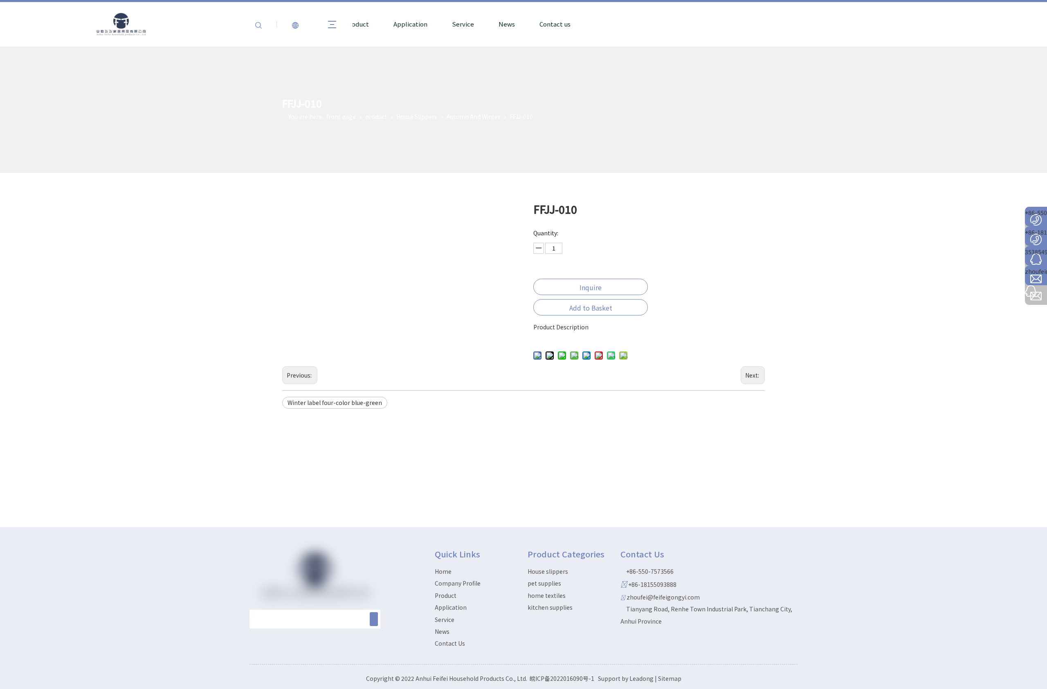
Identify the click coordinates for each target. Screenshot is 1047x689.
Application (410, 24)
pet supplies (544, 583)
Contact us (555, 24)
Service (463, 24)
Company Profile (458, 583)
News (507, 24)
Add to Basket (590, 308)
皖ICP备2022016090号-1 (562, 678)
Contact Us (450, 643)
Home (443, 571)
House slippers (548, 571)
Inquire (591, 287)
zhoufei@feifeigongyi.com (663, 597)
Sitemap (669, 678)
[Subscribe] (374, 619)
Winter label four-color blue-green (335, 402)
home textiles (547, 595)
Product (357, 24)
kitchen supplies (550, 607)
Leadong (641, 678)
